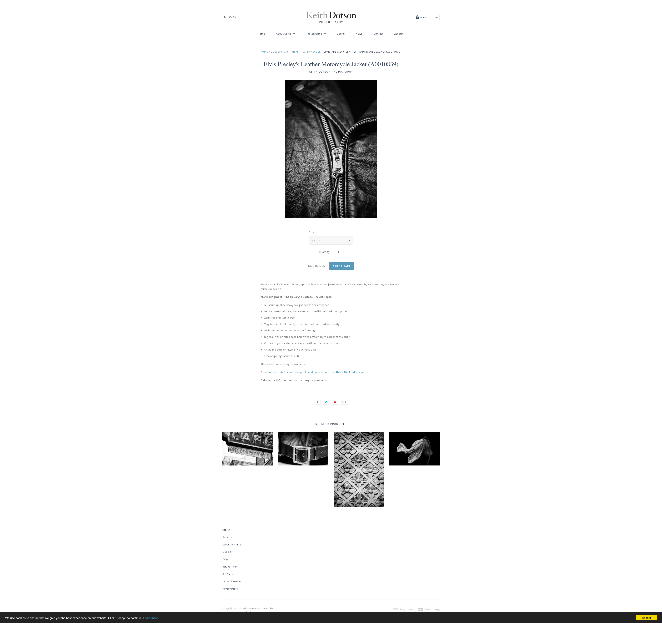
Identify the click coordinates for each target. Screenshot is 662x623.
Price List (227, 537)
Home (261, 33)
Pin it (334, 402)
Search (226, 529)
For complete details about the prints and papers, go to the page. (312, 372)
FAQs (225, 559)
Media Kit (227, 551)
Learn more (150, 618)
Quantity (324, 252)
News (359, 33)
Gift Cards (228, 574)
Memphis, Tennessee (306, 51)
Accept (646, 617)
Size (311, 232)
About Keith (284, 33)
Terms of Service (231, 581)
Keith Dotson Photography (331, 71)
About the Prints (231, 544)
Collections (280, 51)
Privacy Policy (230, 588)
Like (317, 402)
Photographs (314, 33)
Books (341, 33)
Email (344, 402)
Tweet (325, 402)
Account (399, 33)
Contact (378, 33)
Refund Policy (230, 566)
